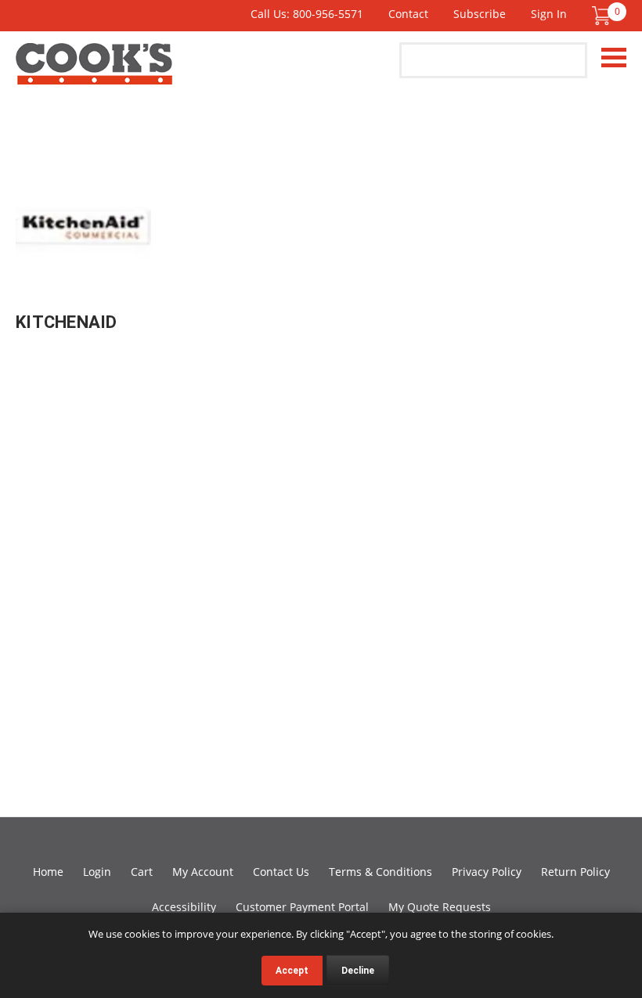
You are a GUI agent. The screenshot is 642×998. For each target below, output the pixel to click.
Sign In (549, 13)
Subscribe (479, 13)
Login (97, 871)
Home (48, 871)
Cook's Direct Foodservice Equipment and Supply (94, 73)
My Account (202, 871)
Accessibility (184, 906)
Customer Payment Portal (302, 906)
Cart (142, 871)
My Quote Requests (439, 906)
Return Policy (575, 871)
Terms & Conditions (380, 871)
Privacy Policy (486, 871)
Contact (408, 13)
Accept (292, 970)
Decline (357, 970)
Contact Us (281, 871)
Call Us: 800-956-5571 (307, 13)
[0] (601, 15)
